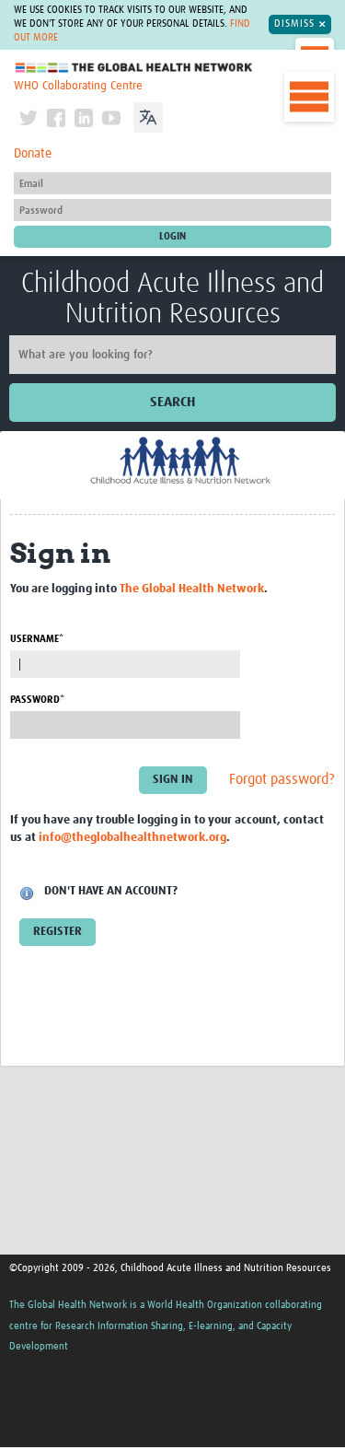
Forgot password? (282, 780)
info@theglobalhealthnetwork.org (132, 838)
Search (172, 402)
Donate (33, 153)
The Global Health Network (134, 68)
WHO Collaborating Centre (78, 86)
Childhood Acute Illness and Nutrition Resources (172, 299)
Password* (37, 700)
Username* (36, 639)
